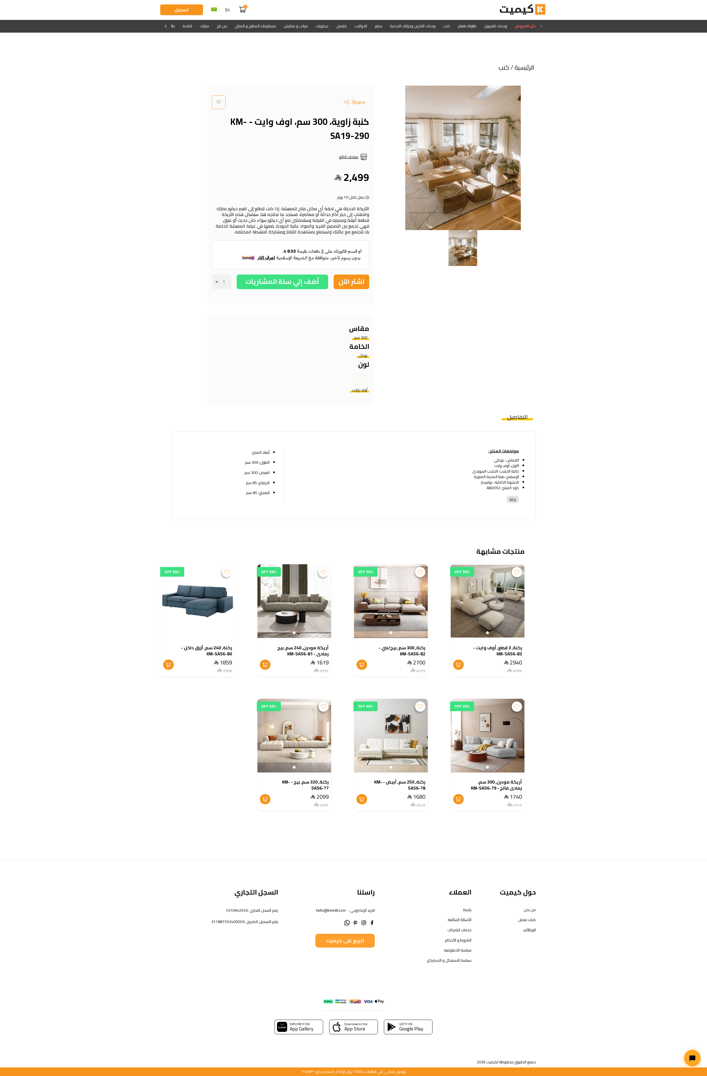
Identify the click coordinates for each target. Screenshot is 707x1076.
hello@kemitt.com (331, 910)
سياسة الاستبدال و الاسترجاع (449, 960)
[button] (487, 632)
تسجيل (182, 10)
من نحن (530, 910)
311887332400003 (227, 921)
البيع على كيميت (345, 940)
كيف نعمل (527, 919)
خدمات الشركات (459, 930)
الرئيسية (523, 67)
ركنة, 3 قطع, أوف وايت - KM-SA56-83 (497, 651)
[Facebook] (372, 922)
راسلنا (467, 910)
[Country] (214, 10)
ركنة (512, 499)
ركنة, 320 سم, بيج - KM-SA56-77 (305, 785)
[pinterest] (355, 922)
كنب (504, 67)
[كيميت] (522, 10)
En (227, 9)
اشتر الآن (351, 281)
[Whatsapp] (347, 922)
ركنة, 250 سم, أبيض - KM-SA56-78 (399, 785)
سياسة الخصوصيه (457, 950)
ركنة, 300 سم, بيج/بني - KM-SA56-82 (402, 651)
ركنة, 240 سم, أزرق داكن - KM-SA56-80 (206, 651)
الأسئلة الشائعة (459, 919)
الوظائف (529, 930)
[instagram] (363, 922)
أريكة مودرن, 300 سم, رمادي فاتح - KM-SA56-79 (496, 785)
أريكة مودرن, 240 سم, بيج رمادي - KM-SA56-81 (303, 651)
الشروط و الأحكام (458, 940)
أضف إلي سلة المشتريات (282, 281)
